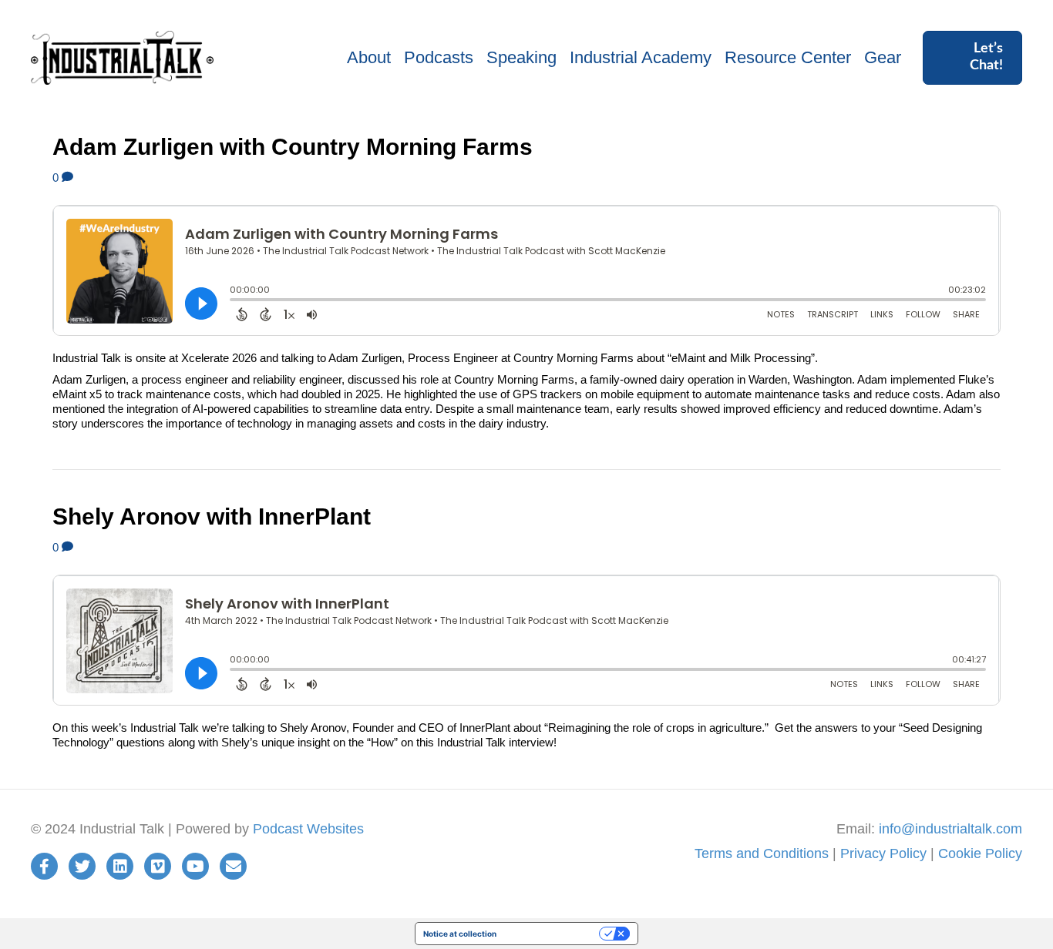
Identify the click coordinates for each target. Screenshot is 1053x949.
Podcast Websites (308, 829)
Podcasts (438, 57)
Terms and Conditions (762, 853)
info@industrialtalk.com (950, 829)
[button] (972, 57)
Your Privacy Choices (553, 933)
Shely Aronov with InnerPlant (211, 516)
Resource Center (788, 57)
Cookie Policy (980, 853)
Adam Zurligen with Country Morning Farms (292, 146)
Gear (882, 57)
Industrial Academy (641, 57)
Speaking (521, 57)
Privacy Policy (883, 853)
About (369, 57)
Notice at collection (459, 933)
